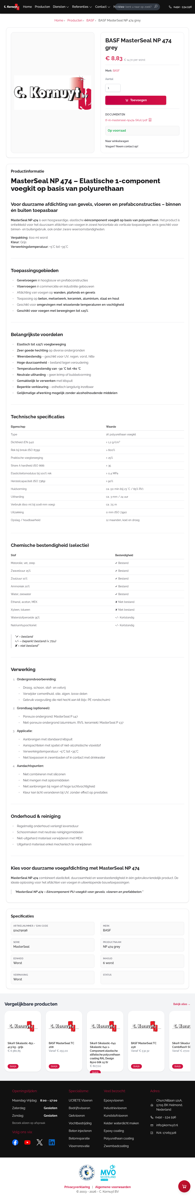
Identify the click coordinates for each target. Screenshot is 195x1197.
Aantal (109, 79)
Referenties (80, 7)
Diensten (59, 7)
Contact (101, 7)
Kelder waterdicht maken (121, 1123)
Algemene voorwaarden (113, 1187)
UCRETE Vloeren (80, 1100)
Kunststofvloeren (116, 1115)
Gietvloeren (77, 1115)
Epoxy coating (114, 1131)
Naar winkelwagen (117, 141)
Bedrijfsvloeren (79, 1108)
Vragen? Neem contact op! (121, 146)
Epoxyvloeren (113, 1100)
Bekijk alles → (181, 1004)
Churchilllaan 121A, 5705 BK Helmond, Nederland (169, 1105)
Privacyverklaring (77, 1187)
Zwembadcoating (116, 1146)
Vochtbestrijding (80, 1123)
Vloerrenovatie (79, 1146)
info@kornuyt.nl (167, 1125)
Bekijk (13, 1066)
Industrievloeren (115, 1108)
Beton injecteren (80, 1131)
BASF (116, 70)
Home (27, 7)
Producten (42, 7)
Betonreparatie (79, 1138)
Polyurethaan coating (119, 1138)
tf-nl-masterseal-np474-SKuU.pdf (126, 120)
